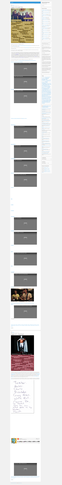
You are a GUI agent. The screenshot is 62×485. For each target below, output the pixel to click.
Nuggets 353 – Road (44, 17)
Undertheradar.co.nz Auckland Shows (46, 106)
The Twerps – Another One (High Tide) (15, 118)
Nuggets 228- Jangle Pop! (17, 7)
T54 (43, 93)
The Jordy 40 (43, 129)
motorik (38, 374)
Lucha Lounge (13, 373)
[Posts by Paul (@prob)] (11, 6)
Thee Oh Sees (46, 96)
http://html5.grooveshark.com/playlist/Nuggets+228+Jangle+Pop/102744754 (27, 60)
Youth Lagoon (47, 102)
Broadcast (49, 80)
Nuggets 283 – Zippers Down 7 (45, 34)
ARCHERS (44, 78)
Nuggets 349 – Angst (44, 14)
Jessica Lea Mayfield (46, 88)
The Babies (49, 93)
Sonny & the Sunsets (45, 92)
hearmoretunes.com (45, 2)
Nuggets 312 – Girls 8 (44, 18)
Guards (12, 251)
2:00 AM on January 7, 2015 (16, 5)
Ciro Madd (12, 245)
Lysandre (36, 56)
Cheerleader (12, 230)
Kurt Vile (45, 89)
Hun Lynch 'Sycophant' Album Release (46, 120)
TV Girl (44, 100)
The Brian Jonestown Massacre (46, 95)
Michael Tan (22, 118)
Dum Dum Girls (47, 84)
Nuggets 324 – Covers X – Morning (45, 15)
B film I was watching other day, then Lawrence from (24, 45)
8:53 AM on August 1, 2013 (16, 332)
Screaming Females (45, 91)
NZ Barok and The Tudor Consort (45, 138)
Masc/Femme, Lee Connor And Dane (46, 151)
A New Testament (22, 57)
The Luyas (45, 97)
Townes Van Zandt (47, 99)
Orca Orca (12, 187)
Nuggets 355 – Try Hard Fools (45, 21)
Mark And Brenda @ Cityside (45, 153)
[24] (25, 56)
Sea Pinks (12, 204)
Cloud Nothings (13, 216)
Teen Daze (45, 93)
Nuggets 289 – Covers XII (46, 169)
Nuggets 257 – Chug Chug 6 (17, 334)
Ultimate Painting (13, 124)
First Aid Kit (44, 85)
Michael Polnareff (27, 47)
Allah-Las (12, 304)
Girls (14, 46)
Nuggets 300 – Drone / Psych (45, 19)
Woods (43, 102)
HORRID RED (45, 87)
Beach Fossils (45, 78)
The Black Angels (13, 158)
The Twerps (12, 89)
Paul (13, 5)
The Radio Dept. (46, 98)
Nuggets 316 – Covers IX (44, 30)
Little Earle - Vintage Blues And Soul (46, 143)
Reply (12, 479)
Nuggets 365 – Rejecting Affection (45, 12)
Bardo (42, 135)
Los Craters (12, 210)
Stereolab (49, 92)
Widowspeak (47, 101)
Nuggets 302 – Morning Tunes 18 (45, 32)
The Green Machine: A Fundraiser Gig (46, 124)
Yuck (43, 103)
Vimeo (26, 118)
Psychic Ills (44, 90)
